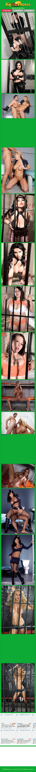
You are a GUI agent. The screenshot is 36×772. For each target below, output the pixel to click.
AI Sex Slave (6, 10)
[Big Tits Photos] (18, 4)
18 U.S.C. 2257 (18, 769)
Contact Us (31, 769)
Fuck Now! (29, 10)
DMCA (25, 769)
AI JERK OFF (18, 10)
